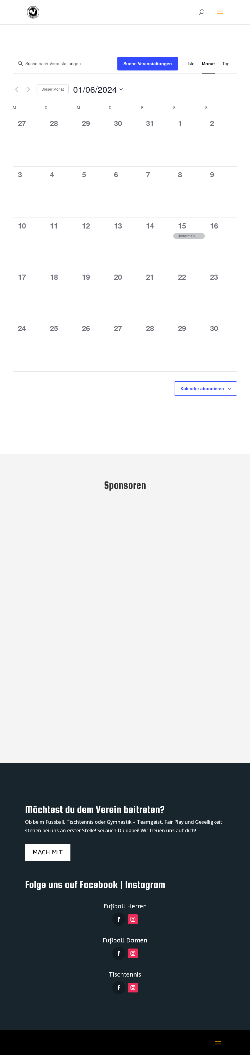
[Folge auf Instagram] (133, 919)
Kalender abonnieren (202, 388)
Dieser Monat (52, 89)
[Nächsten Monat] (28, 89)
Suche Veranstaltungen (147, 63)
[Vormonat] (16, 89)
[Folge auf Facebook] (119, 919)
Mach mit (48, 852)
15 (182, 225)
